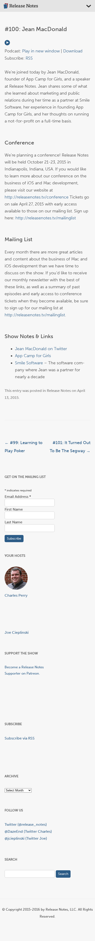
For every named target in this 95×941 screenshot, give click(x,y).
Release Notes (59, 390)
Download (73, 51)
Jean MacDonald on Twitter (41, 348)
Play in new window (41, 51)
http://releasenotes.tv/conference (36, 197)
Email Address (18, 496)
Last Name (13, 522)
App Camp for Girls (33, 355)
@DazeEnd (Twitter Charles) (28, 831)
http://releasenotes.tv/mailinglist (45, 218)
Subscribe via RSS (20, 738)
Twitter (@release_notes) (26, 824)
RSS (29, 58)
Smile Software (29, 362)
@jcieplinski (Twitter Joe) (26, 838)
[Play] (7, 44)
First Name (14, 509)
